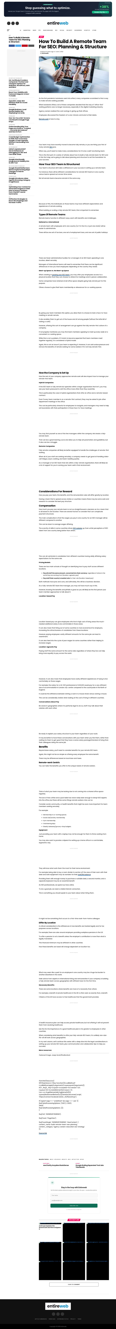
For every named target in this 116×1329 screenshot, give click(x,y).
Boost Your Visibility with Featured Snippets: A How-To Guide (19, 94)
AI (20, 30)
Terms (79, 1319)
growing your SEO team (61, 275)
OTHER (94, 30)
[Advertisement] (21, 63)
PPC (39, 30)
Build (51, 1159)
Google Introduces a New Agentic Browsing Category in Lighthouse (19, 180)
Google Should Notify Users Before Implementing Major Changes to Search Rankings (19, 170)
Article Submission (41, 1319)
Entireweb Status (62, 1319)
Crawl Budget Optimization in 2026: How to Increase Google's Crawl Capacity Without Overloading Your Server (19, 140)
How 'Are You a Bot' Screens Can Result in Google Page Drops (19, 119)
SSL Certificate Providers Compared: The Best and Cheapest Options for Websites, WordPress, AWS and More (19, 83)
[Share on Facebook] (12, 46)
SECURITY (69, 30)
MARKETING (26, 30)
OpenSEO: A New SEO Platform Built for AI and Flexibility (18, 102)
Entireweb (45, 53)
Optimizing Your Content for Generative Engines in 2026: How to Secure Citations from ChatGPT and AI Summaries (20, 190)
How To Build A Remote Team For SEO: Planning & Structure (19, 40)
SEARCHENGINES (48, 30)
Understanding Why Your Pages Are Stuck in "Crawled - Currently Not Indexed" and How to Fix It (20, 129)
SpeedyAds (52, 1319)
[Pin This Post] (25, 46)
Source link (43, 1133)
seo (69, 1159)
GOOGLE (11, 90)
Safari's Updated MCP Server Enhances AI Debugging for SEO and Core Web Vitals (18, 151)
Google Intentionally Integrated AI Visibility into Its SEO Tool (19, 161)
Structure (75, 1159)
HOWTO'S (15, 90)
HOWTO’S (87, 30)
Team (82, 1159)
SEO (56, 30)
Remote (64, 1159)
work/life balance (84, 875)
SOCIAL (62, 30)
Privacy (72, 1319)
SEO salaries (77, 528)
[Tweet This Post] (18, 46)
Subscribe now (74, 1205)
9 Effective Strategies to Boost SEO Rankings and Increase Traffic (18, 200)
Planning (58, 1159)
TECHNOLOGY (19, 78)
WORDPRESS (78, 30)
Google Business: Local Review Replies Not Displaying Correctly (17, 111)
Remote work (43, 119)
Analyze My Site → (100, 12)
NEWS (34, 30)
